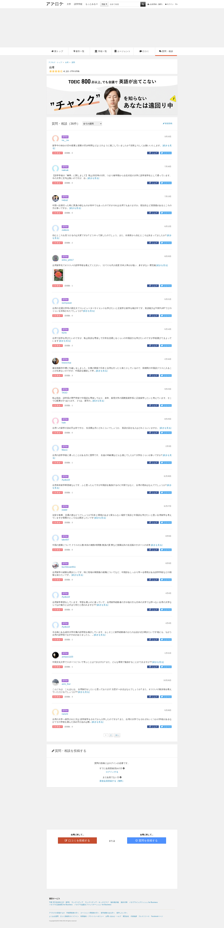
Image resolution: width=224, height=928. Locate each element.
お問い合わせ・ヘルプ (113, 916)
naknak (65, 170)
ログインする (112, 772)
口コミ (145, 51)
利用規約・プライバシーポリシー (92, 916)
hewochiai (66, 363)
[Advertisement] (112, 28)
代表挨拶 (134, 916)
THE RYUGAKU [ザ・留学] (59, 902)
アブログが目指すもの (57, 913)
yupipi (64, 510)
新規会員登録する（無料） (112, 781)
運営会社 (126, 916)
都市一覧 (80, 51)
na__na (65, 140)
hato (64, 423)
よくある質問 (53, 916)
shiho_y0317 (68, 260)
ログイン (170, 4)
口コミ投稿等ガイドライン (69, 916)
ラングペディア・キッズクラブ (97, 902)
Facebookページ (157, 916)
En (176, 4)
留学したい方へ (122, 913)
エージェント (123, 51)
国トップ (58, 51)
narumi (65, 714)
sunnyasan (67, 303)
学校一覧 (102, 51)
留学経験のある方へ (108, 913)
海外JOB (124, 902)
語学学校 (78, 4)
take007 (65, 540)
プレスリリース (144, 916)
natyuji (65, 200)
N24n (64, 333)
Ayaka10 (66, 480)
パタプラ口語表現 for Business (61, 905)
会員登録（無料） (156, 4)
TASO (64, 393)
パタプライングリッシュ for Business (143, 902)
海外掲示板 (114, 902)
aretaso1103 (67, 657)
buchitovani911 (69, 567)
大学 (69, 4)
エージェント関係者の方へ (89, 913)
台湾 (51, 67)
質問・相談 (167, 51)
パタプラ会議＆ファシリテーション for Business (92, 905)
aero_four (66, 684)
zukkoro (65, 230)
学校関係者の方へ (72, 913)
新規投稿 (168, 123)
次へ (117, 735)
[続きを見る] (93, 178)
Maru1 (65, 450)
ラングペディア (77, 902)
